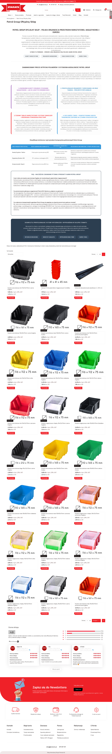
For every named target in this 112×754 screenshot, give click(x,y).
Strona (93, 254)
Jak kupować (60, 729)
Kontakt (86, 15)
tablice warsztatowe (68, 56)
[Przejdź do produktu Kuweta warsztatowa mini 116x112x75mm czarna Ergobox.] (22, 272)
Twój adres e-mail (78, 685)
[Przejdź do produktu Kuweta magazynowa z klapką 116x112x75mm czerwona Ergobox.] (89, 543)
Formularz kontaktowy (13, 732)
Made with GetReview (25, 751)
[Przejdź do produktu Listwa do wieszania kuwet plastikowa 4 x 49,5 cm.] (89, 272)
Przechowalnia (28, 735)
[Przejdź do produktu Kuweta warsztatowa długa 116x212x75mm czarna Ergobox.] (22, 452)
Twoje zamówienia (29, 732)
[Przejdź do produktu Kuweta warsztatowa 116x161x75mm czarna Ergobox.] (22, 317)
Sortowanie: (10, 251)
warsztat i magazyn (49, 237)
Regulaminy (60, 735)
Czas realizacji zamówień (47, 735)
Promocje (28, 15)
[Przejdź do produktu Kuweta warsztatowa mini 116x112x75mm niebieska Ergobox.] (56, 362)
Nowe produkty (19, 15)
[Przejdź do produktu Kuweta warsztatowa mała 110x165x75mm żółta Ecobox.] (56, 452)
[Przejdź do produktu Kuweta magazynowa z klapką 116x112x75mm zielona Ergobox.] (56, 543)
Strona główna (10, 18)
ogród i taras (83, 56)
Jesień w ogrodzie (39, 15)
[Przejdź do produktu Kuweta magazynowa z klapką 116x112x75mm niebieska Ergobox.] (22, 588)
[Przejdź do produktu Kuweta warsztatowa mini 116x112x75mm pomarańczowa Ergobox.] (89, 317)
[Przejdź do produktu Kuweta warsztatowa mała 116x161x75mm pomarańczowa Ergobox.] (89, 588)
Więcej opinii (56, 669)
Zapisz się (78, 689)
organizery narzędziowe (50, 56)
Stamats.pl (38, 246)
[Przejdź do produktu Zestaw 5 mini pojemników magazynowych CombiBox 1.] (56, 272)
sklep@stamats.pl (43, 4)
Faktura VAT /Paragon (46, 738)
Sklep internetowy (55, 752)
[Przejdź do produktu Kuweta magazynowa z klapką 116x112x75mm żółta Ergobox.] (22, 543)
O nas (92, 735)
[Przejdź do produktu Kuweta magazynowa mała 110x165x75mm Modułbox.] (89, 407)
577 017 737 (62, 747)
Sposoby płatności (45, 732)
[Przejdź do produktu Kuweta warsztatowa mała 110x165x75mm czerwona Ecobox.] (56, 497)
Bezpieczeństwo (61, 732)
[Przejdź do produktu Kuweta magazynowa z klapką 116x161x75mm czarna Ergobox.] (56, 588)
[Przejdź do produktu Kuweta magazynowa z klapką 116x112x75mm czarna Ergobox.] (56, 407)
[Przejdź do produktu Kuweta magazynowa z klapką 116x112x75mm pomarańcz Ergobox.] (89, 497)
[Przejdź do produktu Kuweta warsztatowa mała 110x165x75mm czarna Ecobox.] (56, 317)
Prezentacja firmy (95, 732)
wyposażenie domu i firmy (67, 237)
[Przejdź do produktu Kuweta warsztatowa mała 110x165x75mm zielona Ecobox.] (89, 452)
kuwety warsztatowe (31, 56)
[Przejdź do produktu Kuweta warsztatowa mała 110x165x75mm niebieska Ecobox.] (22, 497)
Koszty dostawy (44, 729)
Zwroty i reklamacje (79, 729)
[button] (78, 10)
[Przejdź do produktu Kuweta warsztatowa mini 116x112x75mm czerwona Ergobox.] (22, 407)
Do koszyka (11, 297)
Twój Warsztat (66, 15)
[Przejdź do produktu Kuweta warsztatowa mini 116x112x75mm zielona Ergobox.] (89, 362)
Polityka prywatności (63, 738)
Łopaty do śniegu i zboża (53, 15)
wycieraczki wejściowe (31, 237)
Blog (80, 15)
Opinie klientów (95, 729)
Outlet (74, 15)
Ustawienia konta (28, 729)
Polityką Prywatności (79, 694)
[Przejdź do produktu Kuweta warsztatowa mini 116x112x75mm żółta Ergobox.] (22, 362)
